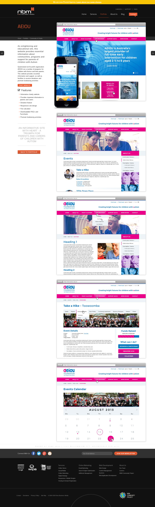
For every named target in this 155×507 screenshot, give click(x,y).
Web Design (102, 468)
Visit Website (24, 85)
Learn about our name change (88, 2)
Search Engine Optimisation (87, 470)
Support (128, 9)
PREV (2, 53)
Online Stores (62, 468)
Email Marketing (83, 468)
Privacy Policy (35, 495)
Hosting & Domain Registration (67, 481)
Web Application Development (107, 475)
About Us (113, 14)
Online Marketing (63, 473)
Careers (119, 9)
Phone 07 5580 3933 (48, 446)
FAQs (135, 9)
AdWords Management (85, 473)
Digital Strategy (62, 475)
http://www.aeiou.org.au (70, 24)
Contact (133, 14)
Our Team (122, 468)
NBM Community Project (126, 473)
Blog (122, 14)
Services (93, 14)
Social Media (62, 470)
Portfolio (103, 14)
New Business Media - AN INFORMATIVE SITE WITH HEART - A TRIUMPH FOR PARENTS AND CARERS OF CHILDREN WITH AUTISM (26, 11)
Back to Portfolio (29, 152)
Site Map (43, 495)
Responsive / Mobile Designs (66, 478)
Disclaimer (26, 495)
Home (84, 14)
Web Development (106, 465)
